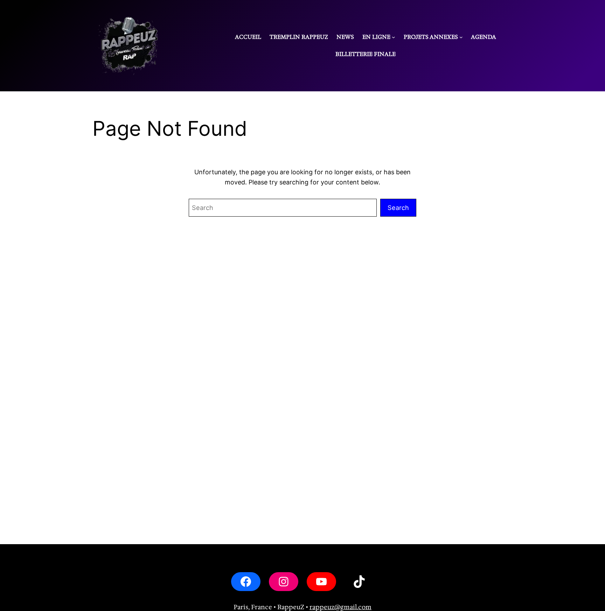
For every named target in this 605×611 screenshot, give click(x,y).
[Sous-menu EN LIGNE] (393, 37)
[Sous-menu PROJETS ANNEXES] (461, 37)
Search (398, 207)
